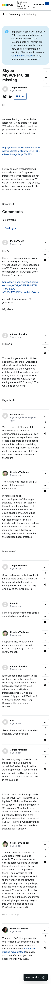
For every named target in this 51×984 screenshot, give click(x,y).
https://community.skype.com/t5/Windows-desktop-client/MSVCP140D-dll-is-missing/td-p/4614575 (21, 151)
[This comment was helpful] (45, 243)
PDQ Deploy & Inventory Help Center (3, 14)
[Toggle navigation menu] (47, 3)
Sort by (9, 228)
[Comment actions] (45, 260)
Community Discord (22, 55)
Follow (20, 96)
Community (14, 14)
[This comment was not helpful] (45, 254)
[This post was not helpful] (46, 83)
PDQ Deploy (30, 14)
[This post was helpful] (46, 71)
